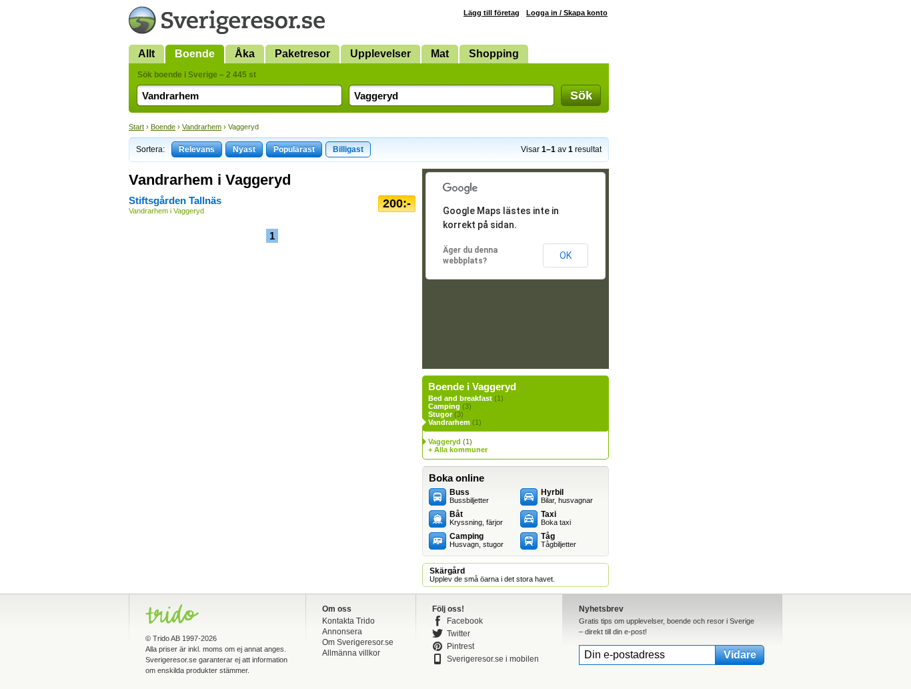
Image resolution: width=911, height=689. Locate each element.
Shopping (494, 53)
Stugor (440, 414)
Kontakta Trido (348, 621)
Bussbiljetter (469, 496)
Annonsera (342, 631)
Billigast (348, 149)
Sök (581, 95)
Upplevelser (380, 53)
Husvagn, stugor (476, 540)
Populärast (294, 149)
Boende (195, 53)
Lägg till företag (492, 13)
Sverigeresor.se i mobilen (493, 659)
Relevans (197, 149)
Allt (146, 53)
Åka (245, 53)
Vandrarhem (201, 127)
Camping (444, 406)
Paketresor (302, 53)
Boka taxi (556, 518)
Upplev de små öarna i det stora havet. (492, 575)
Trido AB (166, 638)
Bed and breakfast (460, 398)
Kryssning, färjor (476, 518)
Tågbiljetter (558, 540)
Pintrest (460, 646)
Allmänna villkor (351, 653)
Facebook (465, 621)
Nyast (244, 149)
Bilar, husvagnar (567, 496)
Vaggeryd (444, 442)
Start (136, 127)
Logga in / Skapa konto (567, 13)
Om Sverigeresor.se (357, 642)
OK (566, 255)
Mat (440, 53)
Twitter (458, 633)
